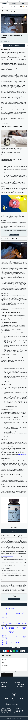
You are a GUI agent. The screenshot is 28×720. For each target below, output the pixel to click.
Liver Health (18, 642)
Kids (23, 3)
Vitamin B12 (6, 608)
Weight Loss (18, 627)
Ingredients (3, 686)
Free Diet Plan (4, 682)
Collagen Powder (6, 637)
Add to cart (14, 531)
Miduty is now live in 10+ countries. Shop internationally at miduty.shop (14, 703)
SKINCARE (14, 3)
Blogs (2, 684)
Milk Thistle (11, 608)
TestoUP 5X (24, 623)
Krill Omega (3, 631)
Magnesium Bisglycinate (11, 628)
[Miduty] (13, 7)
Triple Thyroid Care (3, 619)
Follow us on (4, 690)
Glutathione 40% (6, 619)
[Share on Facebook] (4, 651)
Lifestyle (6, 10)
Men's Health (18, 613)
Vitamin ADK (6, 613)
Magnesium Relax (3, 613)
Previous (1, 45)
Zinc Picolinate (24, 613)
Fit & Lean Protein (3, 637)
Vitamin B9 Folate (11, 632)
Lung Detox (24, 631)
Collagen (18, 631)
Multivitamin (6, 627)
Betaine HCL (3, 627)
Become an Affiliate (19, 684)
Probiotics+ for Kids (24, 609)
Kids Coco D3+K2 (24, 619)
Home (2, 10)
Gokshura (11, 642)
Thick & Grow (3, 623)
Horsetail (11, 636)
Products (3, 680)
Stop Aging (6, 623)
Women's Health (18, 619)
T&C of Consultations (20, 686)
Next (26, 45)
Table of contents (14, 45)
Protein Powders (18, 609)
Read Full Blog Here (14, 234)
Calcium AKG (24, 628)
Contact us (17, 682)
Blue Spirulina (24, 643)
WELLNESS (4, 3)
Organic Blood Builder (3, 642)
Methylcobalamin (11, 619)
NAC (11, 613)
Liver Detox (3, 609)
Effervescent (18, 636)
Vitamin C (6, 631)
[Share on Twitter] (23, 651)
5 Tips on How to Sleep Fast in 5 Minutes (10, 11)
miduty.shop (19, 1)
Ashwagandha (11, 623)
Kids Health (18, 623)
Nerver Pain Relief (6, 642)
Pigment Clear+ (24, 637)
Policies (17, 680)
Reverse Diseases (5, 688)
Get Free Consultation (14, 599)
